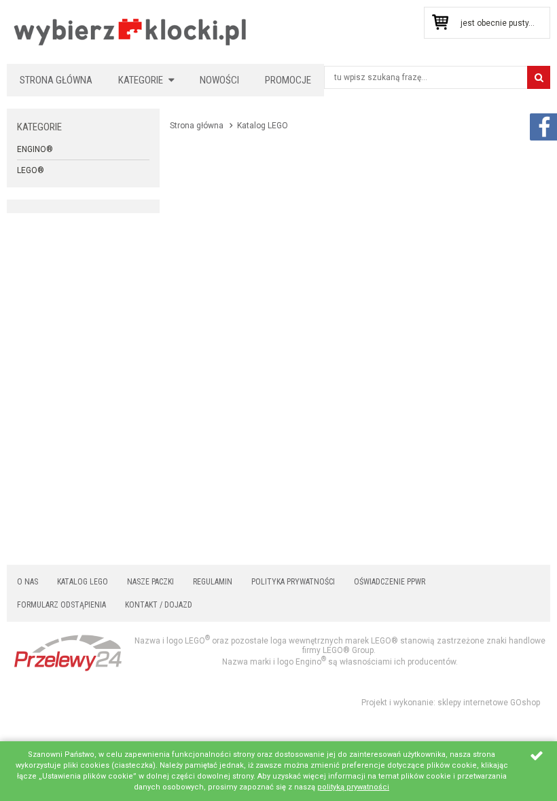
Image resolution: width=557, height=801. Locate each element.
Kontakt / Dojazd (158, 605)
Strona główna (56, 80)
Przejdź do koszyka (440, 22)
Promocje (288, 80)
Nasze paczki (150, 581)
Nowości (219, 80)
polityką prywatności (353, 787)
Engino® (35, 149)
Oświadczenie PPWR (389, 581)
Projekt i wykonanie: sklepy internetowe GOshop (450, 702)
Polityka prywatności (293, 581)
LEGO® (30, 170)
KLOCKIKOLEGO (131, 32)
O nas (27, 581)
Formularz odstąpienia (61, 605)
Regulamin (212, 581)
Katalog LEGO (82, 581)
